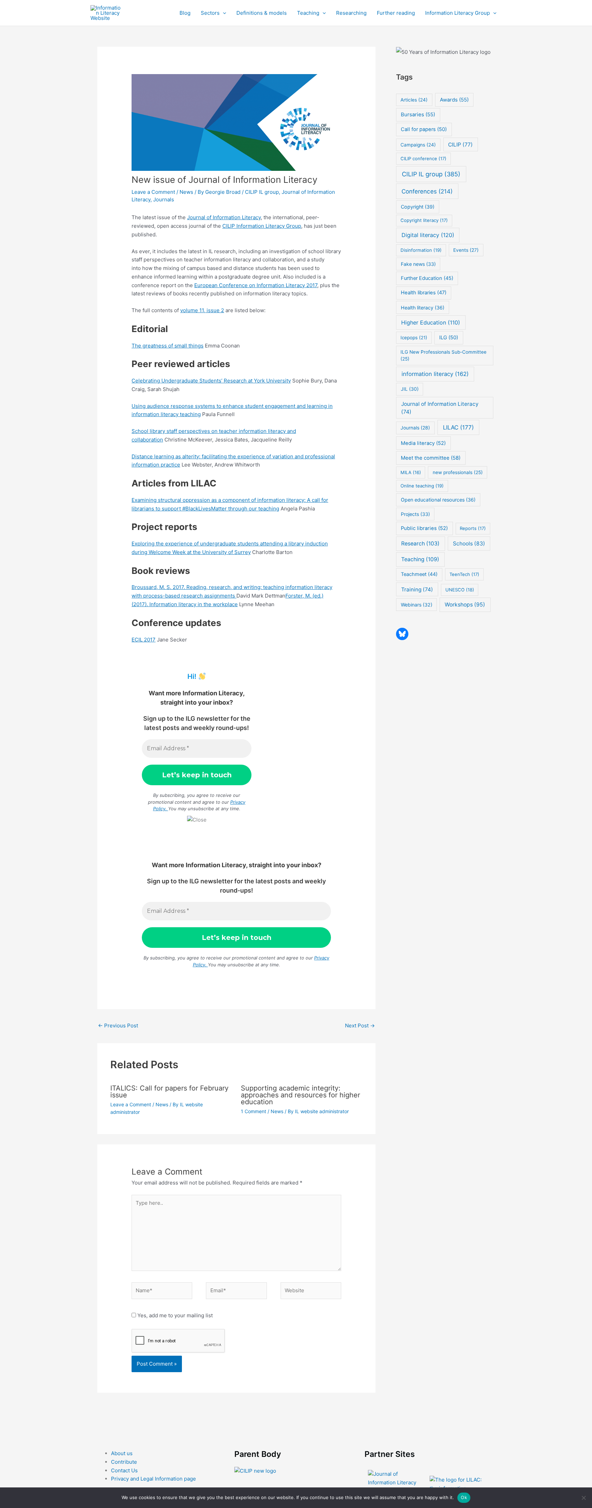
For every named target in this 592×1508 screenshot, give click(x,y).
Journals (163, 199)
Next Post (360, 1025)
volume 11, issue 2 (202, 310)
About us (122, 1453)
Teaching (308, 13)
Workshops (465, 604)
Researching (351, 13)
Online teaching (422, 485)
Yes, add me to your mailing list (174, 1315)
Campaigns (418, 145)
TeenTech (464, 574)
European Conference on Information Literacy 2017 (255, 285)
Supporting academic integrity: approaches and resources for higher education (300, 1095)
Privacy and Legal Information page (153, 1478)
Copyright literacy (424, 220)
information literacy (435, 373)
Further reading (396, 13)
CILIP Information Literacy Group (261, 226)
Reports (473, 528)
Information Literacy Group (457, 13)
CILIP (460, 144)
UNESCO (459, 589)
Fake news (418, 264)
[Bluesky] (402, 634)
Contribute (124, 1462)
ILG (448, 337)
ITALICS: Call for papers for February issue (169, 1091)
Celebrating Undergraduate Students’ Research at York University (211, 380)
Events (466, 250)
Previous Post (118, 1025)
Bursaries (418, 114)
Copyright (417, 207)
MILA (410, 472)
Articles (414, 100)
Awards (454, 100)
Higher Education (430, 322)
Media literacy (423, 443)
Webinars (416, 605)
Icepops (413, 337)
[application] (223, 13)
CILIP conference (423, 158)
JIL (410, 389)
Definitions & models (261, 13)
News (186, 192)
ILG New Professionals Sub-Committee (443, 355)
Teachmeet (419, 574)
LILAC (458, 427)
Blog (185, 13)
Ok (464, 1497)
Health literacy (422, 307)
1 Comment (253, 1111)
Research (420, 543)
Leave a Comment (153, 192)
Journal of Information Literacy (224, 217)
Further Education (427, 278)
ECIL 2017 (144, 639)
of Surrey (239, 552)
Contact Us (124, 1470)
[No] (583, 1497)
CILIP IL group (262, 192)
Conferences (427, 191)
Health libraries (423, 293)
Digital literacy (428, 235)
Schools (469, 543)
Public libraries (424, 528)
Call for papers (424, 129)
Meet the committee (430, 458)
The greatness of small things (168, 345)
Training (417, 589)
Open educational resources (438, 500)
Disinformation (421, 250)
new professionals (458, 472)
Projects (415, 514)
